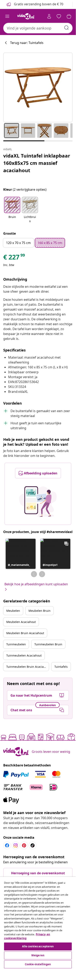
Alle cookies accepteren (38, 946)
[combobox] (38, 28)
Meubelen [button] (13, 611)
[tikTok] (33, 845)
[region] (38, 923)
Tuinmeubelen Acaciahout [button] (24, 655)
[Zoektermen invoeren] (66, 27)
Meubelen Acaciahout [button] (21, 622)
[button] (12, 210)
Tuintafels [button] (61, 667)
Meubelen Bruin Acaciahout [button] (25, 633)
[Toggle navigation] (7, 16)
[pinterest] (24, 845)
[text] (14, 258)
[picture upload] (38, 501)
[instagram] (16, 845)
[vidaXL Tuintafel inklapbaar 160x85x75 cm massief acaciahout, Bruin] (38, 87)
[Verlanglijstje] (58, 16)
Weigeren (37, 955)
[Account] (49, 16)
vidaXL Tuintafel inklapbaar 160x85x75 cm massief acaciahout (36, 163)
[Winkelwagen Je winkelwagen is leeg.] (69, 16)
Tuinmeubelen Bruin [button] (48, 644)
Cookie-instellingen (38, 964)
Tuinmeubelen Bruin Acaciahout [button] (27, 667)
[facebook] (7, 845)
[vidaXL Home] (26, 16)
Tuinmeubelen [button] (16, 644)
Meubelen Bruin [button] (39, 611)
